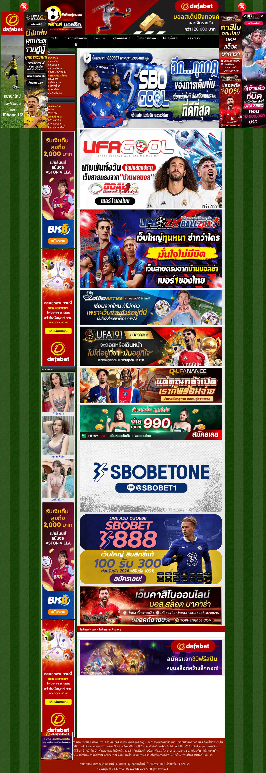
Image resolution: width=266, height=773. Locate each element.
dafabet (51, 109)
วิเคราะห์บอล (54, 120)
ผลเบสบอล (53, 64)
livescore (99, 38)
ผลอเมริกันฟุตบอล (57, 72)
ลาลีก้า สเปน (54, 82)
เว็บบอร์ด (171, 763)
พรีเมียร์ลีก (53, 79)
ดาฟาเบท (52, 113)
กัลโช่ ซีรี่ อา (54, 86)
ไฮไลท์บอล (170, 38)
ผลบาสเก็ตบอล (55, 68)
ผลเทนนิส (53, 61)
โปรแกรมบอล (146, 38)
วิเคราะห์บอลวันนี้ (76, 41)
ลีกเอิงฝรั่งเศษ (55, 93)
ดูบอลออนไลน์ (123, 38)
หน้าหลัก (52, 38)
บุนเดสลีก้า (53, 89)
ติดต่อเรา (194, 38)
